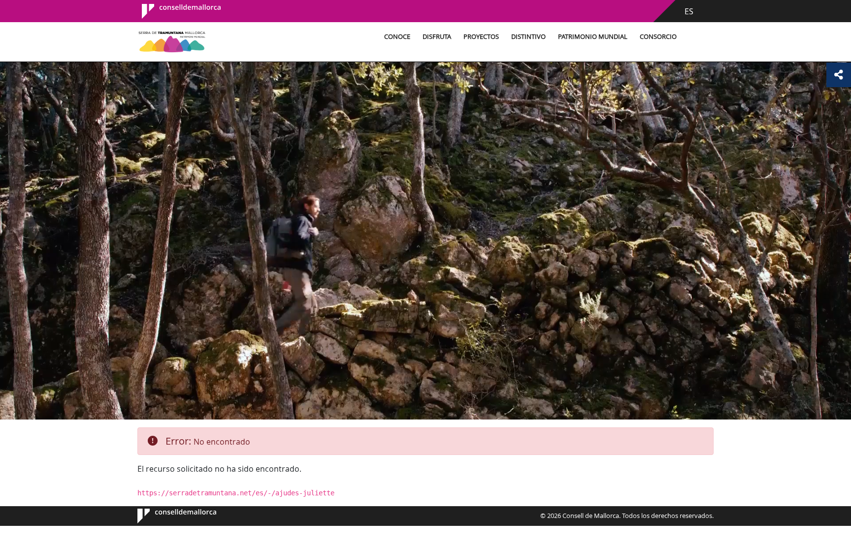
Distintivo (528, 36)
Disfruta (437, 36)
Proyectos (481, 36)
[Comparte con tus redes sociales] (838, 75)
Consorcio (658, 36)
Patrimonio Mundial (592, 36)
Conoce (397, 36)
